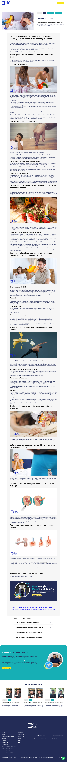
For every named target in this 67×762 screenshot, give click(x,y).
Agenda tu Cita (20, 732)
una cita (41, 566)
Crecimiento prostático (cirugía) (7, 748)
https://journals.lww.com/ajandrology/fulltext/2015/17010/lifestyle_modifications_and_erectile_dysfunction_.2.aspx (33, 609)
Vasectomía (4, 740)
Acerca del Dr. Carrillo (21, 734)
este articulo (32, 51)
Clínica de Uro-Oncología (6, 750)
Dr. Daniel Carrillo (43, 562)
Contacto (19, 738)
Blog (19, 742)
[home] (6, 3)
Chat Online (20, 740)
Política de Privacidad (38, 757)
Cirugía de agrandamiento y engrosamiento (9, 746)
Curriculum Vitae (21, 736)
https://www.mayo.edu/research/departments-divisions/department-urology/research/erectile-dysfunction (32, 607)
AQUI (39, 189)
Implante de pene (5, 744)
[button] (15, 3)
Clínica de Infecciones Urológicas (7, 752)
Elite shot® (4, 732)
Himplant (3, 734)
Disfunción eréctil (5, 742)
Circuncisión (4, 738)
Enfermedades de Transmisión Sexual (8, 736)
